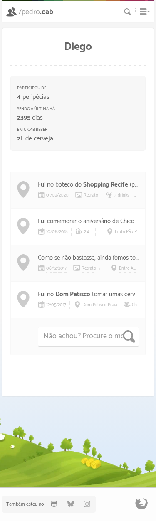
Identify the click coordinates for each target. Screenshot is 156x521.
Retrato (91, 195)
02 (54, 195)
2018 (63, 232)
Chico (137, 305)
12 (55, 268)
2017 (62, 268)
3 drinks (121, 195)
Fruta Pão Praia (129, 232)
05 (53, 305)
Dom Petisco (72, 294)
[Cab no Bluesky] (70, 504)
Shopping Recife (105, 184)
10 (48, 232)
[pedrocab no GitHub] (54, 504)
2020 (64, 195)
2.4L (88, 232)
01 (48, 195)
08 (54, 232)
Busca (127, 11)
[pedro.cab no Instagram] (87, 504)
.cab (36, 12)
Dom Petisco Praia (99, 305)
